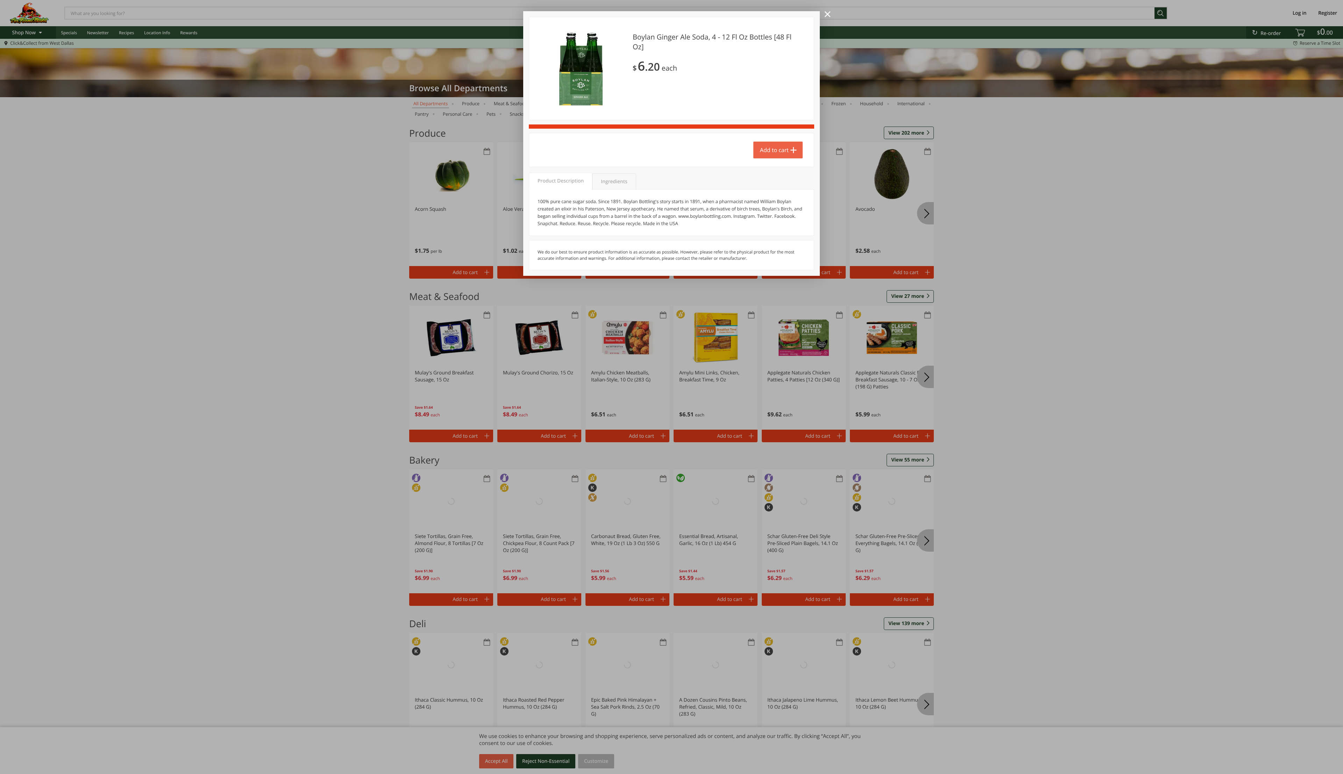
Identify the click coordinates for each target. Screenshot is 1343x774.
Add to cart (774, 150)
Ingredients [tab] (614, 181)
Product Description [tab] (561, 181)
